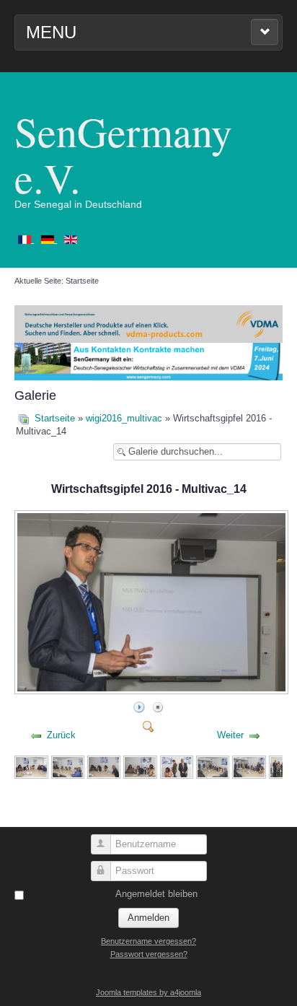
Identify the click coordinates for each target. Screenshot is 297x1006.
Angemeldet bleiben (156, 893)
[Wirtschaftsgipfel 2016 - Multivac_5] (176, 766)
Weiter (230, 735)
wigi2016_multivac (124, 418)
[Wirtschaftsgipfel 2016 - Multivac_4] (139, 766)
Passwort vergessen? (148, 954)
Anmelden (148, 917)
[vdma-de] (148, 323)
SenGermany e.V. (123, 154)
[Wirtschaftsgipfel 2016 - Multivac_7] (248, 766)
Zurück (61, 735)
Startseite (55, 418)
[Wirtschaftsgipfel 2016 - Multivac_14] (152, 690)
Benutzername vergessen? (148, 941)
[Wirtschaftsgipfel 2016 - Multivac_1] (31, 766)
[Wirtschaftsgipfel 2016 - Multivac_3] (103, 766)
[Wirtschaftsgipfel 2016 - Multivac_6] (212, 766)
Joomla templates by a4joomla (148, 992)
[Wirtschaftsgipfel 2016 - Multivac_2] (67, 766)
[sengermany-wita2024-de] (148, 361)
